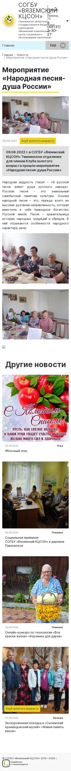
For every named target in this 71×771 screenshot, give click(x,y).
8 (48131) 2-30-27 (54, 29)
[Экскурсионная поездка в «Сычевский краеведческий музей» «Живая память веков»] (35, 680)
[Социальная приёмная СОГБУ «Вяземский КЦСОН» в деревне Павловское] (35, 495)
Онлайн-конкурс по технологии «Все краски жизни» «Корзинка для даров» (33, 634)
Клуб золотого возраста (38, 140)
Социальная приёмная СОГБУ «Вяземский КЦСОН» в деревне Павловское (34, 541)
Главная (8, 45)
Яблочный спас (16, 451)
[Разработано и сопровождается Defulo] (15, 763)
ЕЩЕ (53, 45)
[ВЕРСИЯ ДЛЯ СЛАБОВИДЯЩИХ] (67, 21)
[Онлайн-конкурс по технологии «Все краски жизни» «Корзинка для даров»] (35, 589)
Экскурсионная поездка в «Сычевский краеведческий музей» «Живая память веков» (34, 727)
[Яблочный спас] (35, 408)
